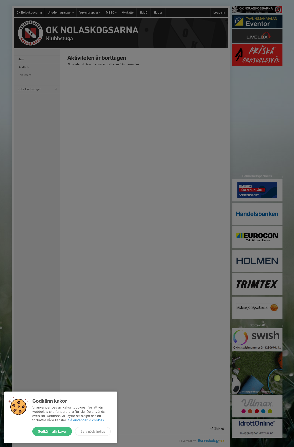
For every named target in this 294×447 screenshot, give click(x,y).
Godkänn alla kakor (52, 431)
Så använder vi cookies (86, 420)
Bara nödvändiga (92, 431)
